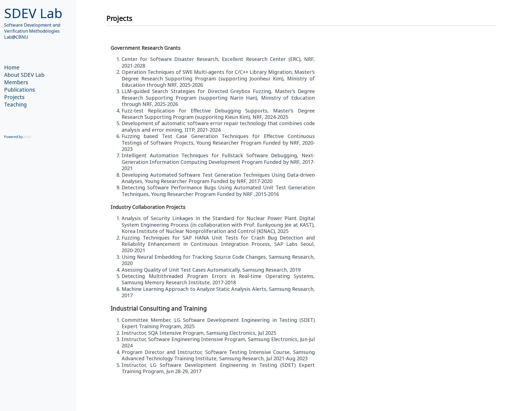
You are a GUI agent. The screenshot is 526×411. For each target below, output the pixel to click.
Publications (19, 89)
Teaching (15, 104)
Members (16, 82)
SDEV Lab (33, 13)
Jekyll (27, 136)
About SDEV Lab (24, 74)
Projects (14, 97)
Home (11, 67)
